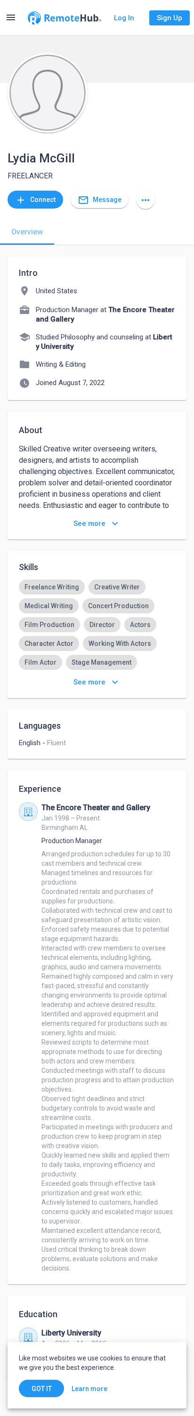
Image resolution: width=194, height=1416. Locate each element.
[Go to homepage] (64, 17)
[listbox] (97, 625)
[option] (52, 587)
